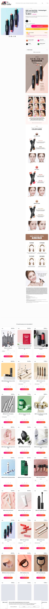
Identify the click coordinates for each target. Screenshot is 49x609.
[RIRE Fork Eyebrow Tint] (41, 371)
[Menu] (48, 3)
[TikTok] (13, 36)
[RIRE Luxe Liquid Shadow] (41, 467)
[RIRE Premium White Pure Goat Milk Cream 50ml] (41, 404)
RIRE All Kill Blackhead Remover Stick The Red (40, 349)
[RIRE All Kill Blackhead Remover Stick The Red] (41, 338)
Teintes (8, 541)
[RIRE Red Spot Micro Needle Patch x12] (24, 338)
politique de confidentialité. (30, 604)
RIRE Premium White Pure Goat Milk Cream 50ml (41, 414)
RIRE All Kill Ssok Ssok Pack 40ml (24, 446)
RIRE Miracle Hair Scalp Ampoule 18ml (8, 477)
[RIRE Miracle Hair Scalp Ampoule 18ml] (8, 467)
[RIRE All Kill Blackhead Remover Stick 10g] (8, 371)
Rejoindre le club (32, 36)
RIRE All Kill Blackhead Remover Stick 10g (8, 381)
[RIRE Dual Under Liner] (41, 530)
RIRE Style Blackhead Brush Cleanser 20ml (40, 447)
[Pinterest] (15, 36)
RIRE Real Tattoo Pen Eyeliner (8, 413)
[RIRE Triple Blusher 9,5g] (24, 563)
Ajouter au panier (40, 26)
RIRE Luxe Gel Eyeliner (8, 348)
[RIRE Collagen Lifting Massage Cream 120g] (8, 437)
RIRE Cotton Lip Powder (24, 539)
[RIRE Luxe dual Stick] (8, 530)
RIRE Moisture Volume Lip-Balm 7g (8, 572)
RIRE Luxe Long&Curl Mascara (41, 510)
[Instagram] (9, 36)
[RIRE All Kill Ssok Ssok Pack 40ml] (24, 437)
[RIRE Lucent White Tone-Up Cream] (24, 500)
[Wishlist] (46, 3)
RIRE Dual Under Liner (41, 539)
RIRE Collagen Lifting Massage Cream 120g (8, 447)
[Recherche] (42, 3)
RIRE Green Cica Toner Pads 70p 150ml (24, 414)
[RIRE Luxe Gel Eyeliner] (8, 338)
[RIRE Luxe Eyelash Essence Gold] (8, 592)
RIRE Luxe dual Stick (8, 539)
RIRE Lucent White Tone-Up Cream (24, 510)
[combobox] (30, 3)
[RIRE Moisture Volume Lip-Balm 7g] (8, 563)
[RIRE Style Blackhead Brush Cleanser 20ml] (41, 437)
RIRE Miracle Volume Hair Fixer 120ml (24, 477)
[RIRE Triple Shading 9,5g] (41, 563)
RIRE (2, 328)
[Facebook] (11, 36)
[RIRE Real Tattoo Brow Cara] (24, 371)
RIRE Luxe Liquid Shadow (40, 477)
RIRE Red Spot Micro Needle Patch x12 (24, 349)
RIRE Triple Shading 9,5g (40, 572)
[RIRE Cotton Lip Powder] (24, 530)
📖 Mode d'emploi (29, 49)
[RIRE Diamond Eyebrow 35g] (24, 592)
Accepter (24, 606)
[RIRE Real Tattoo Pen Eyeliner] (8, 404)
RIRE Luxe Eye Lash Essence (8, 510)
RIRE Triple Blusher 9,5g (24, 572)
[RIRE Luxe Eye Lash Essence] (8, 500)
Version (8, 349)
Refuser (34, 606)
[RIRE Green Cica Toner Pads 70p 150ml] (24, 404)
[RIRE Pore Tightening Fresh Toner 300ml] (41, 592)
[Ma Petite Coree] (6, 3)
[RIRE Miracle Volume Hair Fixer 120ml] (24, 467)
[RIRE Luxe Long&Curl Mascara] (41, 500)
